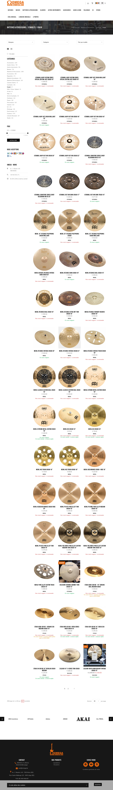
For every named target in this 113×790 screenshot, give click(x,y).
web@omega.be (23, 768)
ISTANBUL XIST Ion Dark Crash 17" (69, 195)
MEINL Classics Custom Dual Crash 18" (44, 391)
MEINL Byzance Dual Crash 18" (44, 312)
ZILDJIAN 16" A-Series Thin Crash (69, 669)
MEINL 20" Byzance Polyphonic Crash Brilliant (94, 235)
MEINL (44, 240)
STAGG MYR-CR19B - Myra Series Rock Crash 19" (69, 628)
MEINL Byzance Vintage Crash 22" (69, 351)
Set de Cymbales (12, 96)
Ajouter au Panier (45, 64)
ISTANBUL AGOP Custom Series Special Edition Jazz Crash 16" (44, 79)
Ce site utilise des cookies (17, 785)
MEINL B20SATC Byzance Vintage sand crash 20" (44, 274)
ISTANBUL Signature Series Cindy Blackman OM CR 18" (95, 157)
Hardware (10, 98)
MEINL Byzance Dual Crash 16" (94, 273)
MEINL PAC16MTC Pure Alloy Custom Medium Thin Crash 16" (69, 547)
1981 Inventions (13, 719)
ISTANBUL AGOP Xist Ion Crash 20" (44, 156)
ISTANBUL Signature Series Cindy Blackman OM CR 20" (44, 196)
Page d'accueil (75, 27)
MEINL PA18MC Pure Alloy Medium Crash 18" (94, 508)
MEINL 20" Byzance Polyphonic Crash (69, 235)
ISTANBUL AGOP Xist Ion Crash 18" (94, 117)
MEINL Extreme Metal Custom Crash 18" (44, 430)
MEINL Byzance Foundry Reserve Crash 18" (95, 313)
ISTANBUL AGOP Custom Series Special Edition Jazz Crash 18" (69, 79)
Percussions (10, 102)
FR (102, 3)
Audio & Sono (11, 65)
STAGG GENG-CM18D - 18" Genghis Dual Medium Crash (95, 586)
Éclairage (87, 10)
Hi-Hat (9, 91)
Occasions (56, 764)
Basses (18, 10)
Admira (48, 719)
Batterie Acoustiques (12, 78)
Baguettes (10, 76)
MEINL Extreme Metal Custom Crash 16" (95, 391)
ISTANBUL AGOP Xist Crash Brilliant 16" (95, 79)
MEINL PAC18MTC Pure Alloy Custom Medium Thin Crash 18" (95, 547)
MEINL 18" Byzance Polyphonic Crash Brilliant (44, 235)
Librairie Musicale (24, 17)
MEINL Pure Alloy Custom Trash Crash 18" (44, 586)
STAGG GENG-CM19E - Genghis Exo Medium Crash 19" (44, 628)
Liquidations (56, 762)
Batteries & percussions (30, 10)
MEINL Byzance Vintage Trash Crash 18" (95, 352)
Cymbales (98, 27)
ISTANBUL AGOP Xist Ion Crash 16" (69, 117)
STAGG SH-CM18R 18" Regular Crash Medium (44, 670)
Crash (9, 87)
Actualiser (13, 140)
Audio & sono (77, 10)
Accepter (98, 784)
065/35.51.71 (20, 762)
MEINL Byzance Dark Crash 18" (69, 273)
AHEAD (65, 719)
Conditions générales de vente (91, 769)
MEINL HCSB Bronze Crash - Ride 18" (95, 470)
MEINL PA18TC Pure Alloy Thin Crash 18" (44, 547)
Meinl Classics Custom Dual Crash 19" (69, 391)
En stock (12, 54)
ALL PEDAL (99, 719)
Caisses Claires (11, 82)
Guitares (10, 10)
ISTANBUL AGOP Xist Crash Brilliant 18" (44, 118)
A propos (35, 17)
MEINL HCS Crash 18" (94, 429)
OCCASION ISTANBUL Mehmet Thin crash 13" (69, 586)
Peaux (9, 100)
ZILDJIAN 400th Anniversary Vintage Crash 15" (94, 670)
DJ (93, 10)
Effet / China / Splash (13, 89)
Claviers (43, 10)
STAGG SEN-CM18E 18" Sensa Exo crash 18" (94, 628)
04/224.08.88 (19, 765)
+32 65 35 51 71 (14, 174)
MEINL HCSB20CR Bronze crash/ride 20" (44, 508)
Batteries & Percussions (87, 27)
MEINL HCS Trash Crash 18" (69, 470)
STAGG (94, 591)
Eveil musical (12, 17)
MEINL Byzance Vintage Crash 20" (44, 351)
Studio (98, 10)
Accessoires (67, 10)
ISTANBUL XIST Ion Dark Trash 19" (94, 195)
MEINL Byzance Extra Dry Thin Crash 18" (69, 313)
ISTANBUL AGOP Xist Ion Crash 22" (69, 156)
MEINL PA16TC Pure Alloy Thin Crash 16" (69, 508)
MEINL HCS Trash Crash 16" (44, 470)
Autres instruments (54, 10)
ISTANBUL (44, 84)
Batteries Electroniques (13, 80)
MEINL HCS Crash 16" (69, 429)
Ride (8, 93)
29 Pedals (30, 719)
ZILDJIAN (69, 673)
